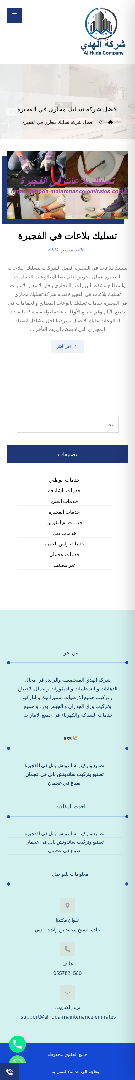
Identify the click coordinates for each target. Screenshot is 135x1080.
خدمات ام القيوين (64, 522)
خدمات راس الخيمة (64, 543)
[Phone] (17, 1044)
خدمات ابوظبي (64, 479)
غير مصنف (64, 564)
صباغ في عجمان (64, 783)
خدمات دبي (64, 532)
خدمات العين (64, 501)
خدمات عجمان (64, 554)
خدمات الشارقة (64, 490)
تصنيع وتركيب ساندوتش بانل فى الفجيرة (64, 765)
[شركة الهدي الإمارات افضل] (102, 32)
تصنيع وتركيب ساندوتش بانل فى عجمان (64, 774)
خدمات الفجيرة (64, 511)
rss (67, 738)
